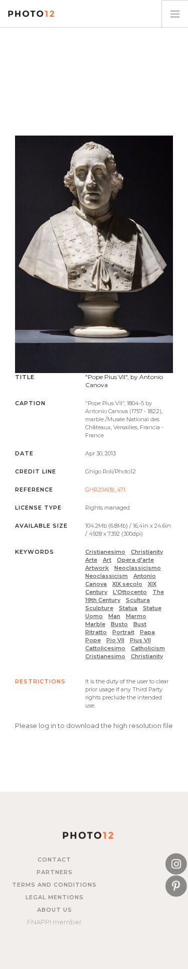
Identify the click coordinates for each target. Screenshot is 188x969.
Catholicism (148, 648)
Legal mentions (55, 897)
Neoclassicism (106, 575)
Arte (91, 559)
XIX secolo (127, 583)
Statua (128, 608)
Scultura (138, 599)
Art (107, 559)
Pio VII (115, 640)
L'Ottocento (130, 591)
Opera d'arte (135, 559)
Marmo (136, 616)
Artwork (97, 567)
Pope (93, 640)
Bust (139, 624)
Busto (119, 624)
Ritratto (96, 632)
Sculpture (99, 608)
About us (54, 909)
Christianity (147, 551)
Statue (152, 608)
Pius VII (140, 640)
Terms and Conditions (54, 884)
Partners (55, 872)
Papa (147, 632)
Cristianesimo (105, 551)
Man (114, 616)
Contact (54, 859)
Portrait (123, 632)
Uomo (94, 616)
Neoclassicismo (137, 567)
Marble (95, 624)
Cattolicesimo (105, 648)
